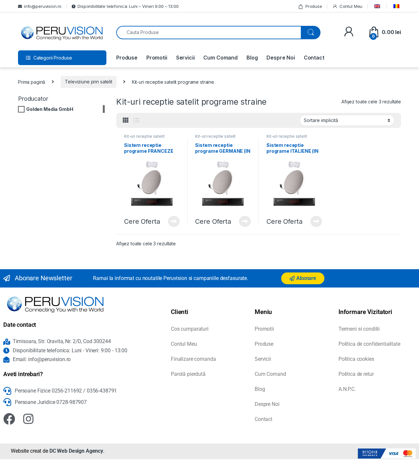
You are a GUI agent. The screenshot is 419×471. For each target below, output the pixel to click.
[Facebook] (9, 419)
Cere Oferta (142, 221)
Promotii (156, 57)
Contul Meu (350, 6)
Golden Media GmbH (49, 109)
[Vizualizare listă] (136, 120)
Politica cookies (356, 359)
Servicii (185, 57)
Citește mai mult (172, 221)
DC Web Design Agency (76, 451)
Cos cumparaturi (190, 329)
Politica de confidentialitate (369, 344)
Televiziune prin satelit (88, 81)
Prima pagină (31, 81)
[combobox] (208, 32)
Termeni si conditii (359, 329)
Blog (252, 57)
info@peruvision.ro (43, 6)
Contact (314, 57)
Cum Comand (220, 57)
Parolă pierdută (188, 374)
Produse (313, 6)
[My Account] (348, 32)
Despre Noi (280, 57)
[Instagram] (28, 419)
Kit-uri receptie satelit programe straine (144, 138)
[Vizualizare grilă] (126, 120)
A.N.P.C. (347, 389)
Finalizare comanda (193, 359)
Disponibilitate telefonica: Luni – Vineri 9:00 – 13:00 (128, 6)
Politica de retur (356, 374)
